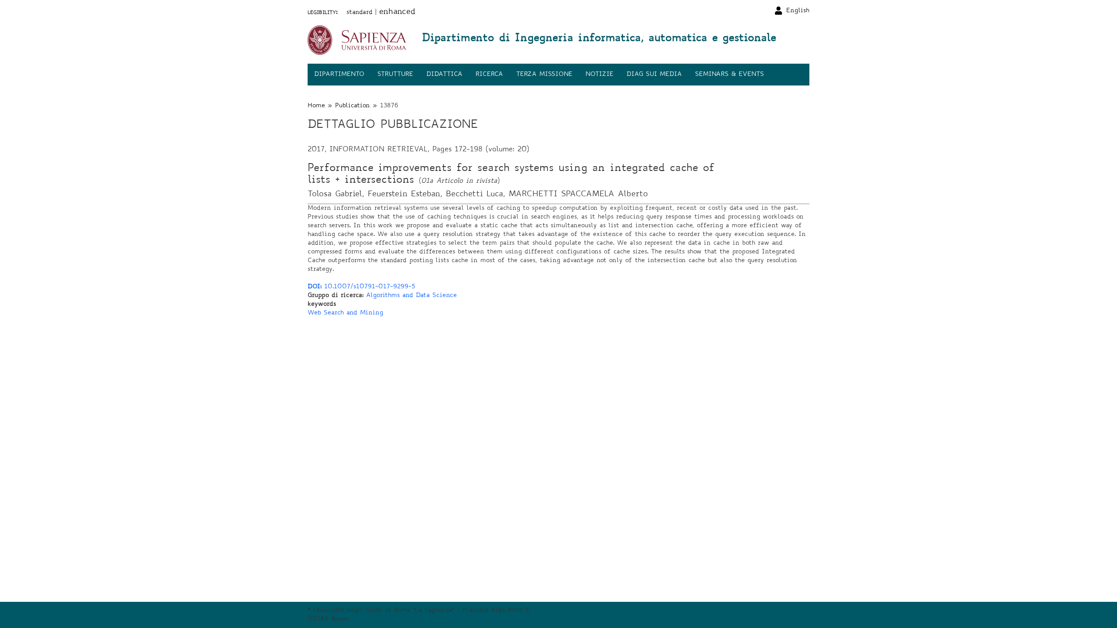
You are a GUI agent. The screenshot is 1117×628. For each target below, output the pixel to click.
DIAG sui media (654, 75)
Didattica (444, 75)
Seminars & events (729, 75)
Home (316, 106)
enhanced (397, 12)
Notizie (599, 75)
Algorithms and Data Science (411, 296)
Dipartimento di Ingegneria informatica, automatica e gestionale (599, 39)
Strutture (395, 75)
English (797, 11)
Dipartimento (339, 75)
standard (359, 13)
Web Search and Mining (345, 313)
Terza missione (544, 75)
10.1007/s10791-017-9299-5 (361, 287)
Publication (352, 106)
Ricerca (489, 75)
